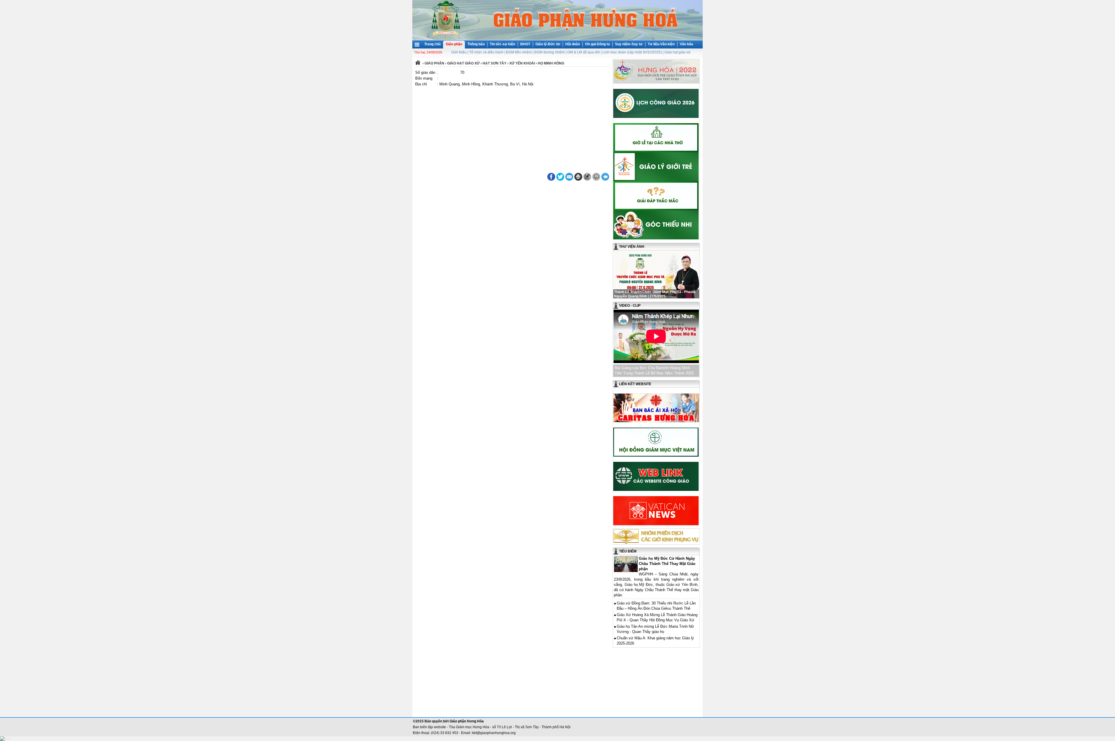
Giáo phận (454, 44)
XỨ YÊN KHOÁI (522, 63)
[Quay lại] (605, 177)
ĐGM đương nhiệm (549, 52)
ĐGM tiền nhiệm (519, 52)
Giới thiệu (459, 52)
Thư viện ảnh (631, 247)
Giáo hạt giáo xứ (677, 52)
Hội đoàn (572, 44)
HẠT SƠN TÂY (494, 63)
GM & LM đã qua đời (583, 52)
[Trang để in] (578, 179)
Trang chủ (432, 44)
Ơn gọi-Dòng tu (597, 44)
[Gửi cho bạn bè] (569, 177)
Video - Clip (630, 306)
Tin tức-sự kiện (502, 44)
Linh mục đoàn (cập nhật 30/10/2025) (632, 52)
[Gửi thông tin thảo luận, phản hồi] (587, 177)
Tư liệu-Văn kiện (661, 44)
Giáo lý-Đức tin (547, 44)
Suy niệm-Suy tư (629, 44)
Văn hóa (686, 44)
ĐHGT (525, 44)
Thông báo (476, 44)
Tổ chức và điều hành (486, 52)
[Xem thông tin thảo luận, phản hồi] (596, 177)
